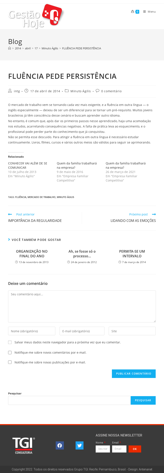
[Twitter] (80, 445)
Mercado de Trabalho (42, 197)
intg (17, 91)
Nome (100, 442)
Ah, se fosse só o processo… (82, 253)
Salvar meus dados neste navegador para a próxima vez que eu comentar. (68, 342)
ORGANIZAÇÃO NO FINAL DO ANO (32, 253)
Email (115, 442)
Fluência (20, 197)
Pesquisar (15, 393)
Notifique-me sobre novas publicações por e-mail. (50, 362)
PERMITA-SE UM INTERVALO (132, 253)
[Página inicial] (9, 48)
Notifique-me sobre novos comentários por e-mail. (50, 352)
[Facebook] (60, 445)
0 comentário (111, 91)
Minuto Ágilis (80, 91)
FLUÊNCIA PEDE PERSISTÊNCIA (81, 48)
